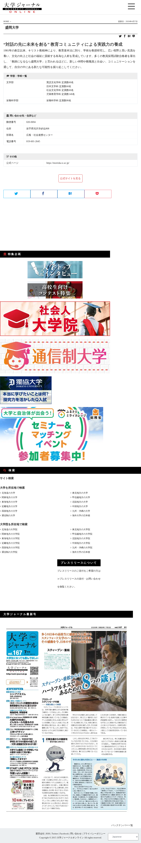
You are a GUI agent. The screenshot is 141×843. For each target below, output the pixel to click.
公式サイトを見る (70, 178)
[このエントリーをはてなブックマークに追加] (129, 36)
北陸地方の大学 (80, 502)
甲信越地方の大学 (81, 497)
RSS (48, 833)
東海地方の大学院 (11, 538)
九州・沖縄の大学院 (82, 547)
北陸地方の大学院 (81, 538)
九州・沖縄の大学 (81, 511)
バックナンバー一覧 (122, 825)
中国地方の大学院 (81, 543)
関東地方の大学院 (11, 534)
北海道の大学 (8, 493)
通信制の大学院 (9, 552)
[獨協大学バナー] (26, 403)
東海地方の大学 (9, 502)
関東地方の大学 (9, 497)
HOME (6, 21)
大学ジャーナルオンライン (70, 837)
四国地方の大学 (9, 511)
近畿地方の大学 (9, 506)
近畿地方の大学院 (11, 543)
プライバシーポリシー (94, 833)
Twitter (55, 833)
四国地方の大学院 (11, 547)
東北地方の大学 (80, 493)
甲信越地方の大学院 (82, 534)
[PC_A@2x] (51, 461)
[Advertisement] (26, 224)
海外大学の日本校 (81, 515)
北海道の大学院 (9, 529)
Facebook (64, 833)
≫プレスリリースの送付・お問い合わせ (79, 578)
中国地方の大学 (80, 506)
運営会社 (40, 833)
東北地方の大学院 (81, 529)
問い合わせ (76, 833)
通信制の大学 (8, 515)
